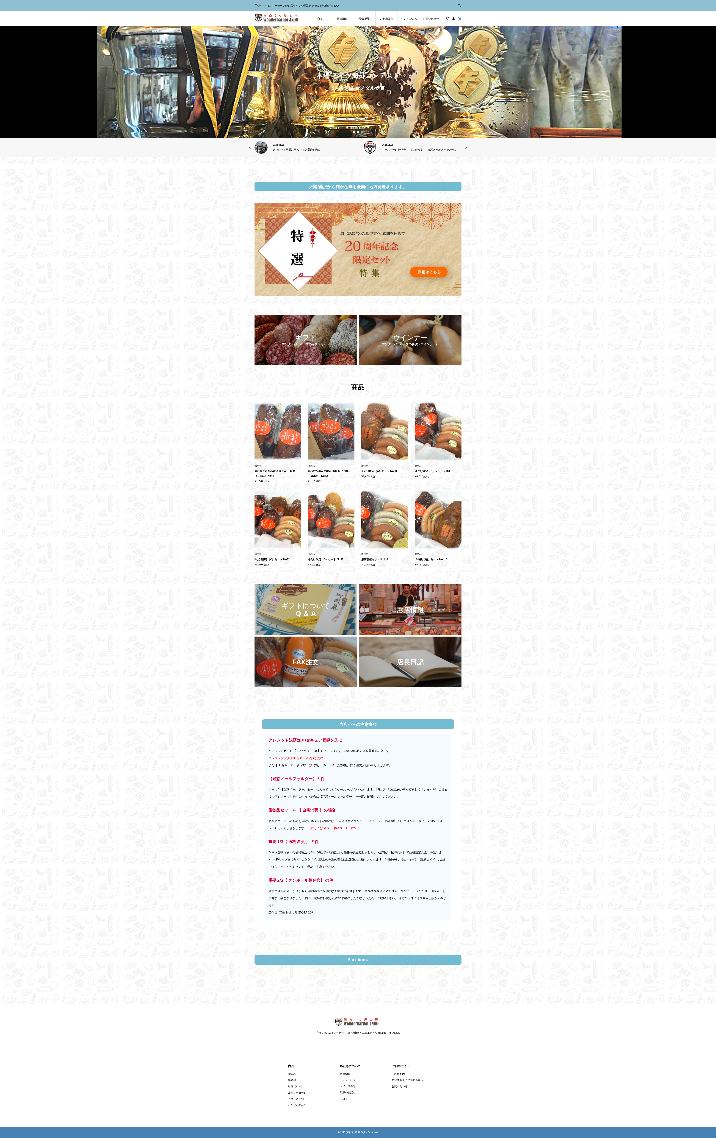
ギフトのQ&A (409, 18)
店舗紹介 (342, 18)
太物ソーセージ (297, 1092)
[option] (358, 82)
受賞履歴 (364, 18)
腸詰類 (292, 1080)
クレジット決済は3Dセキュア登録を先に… (297, 758)
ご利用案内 (386, 18)
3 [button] (362, 132)
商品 (320, 18)
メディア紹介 (348, 1080)
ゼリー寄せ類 (296, 1098)
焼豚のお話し (348, 1092)
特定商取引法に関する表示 (407, 1080)
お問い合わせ (431, 18)
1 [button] (354, 132)
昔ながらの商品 (297, 1105)
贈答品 (292, 1073)
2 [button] (358, 132)
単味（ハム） (296, 1086)
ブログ (344, 1098)
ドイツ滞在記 (348, 1086)
